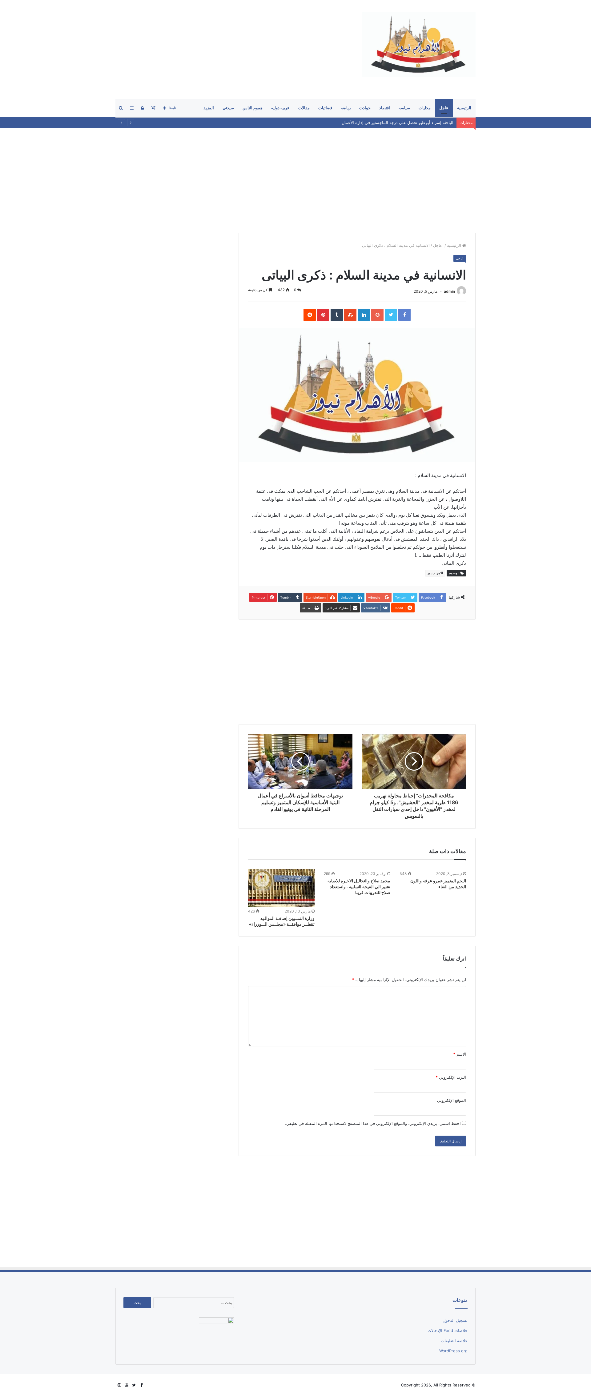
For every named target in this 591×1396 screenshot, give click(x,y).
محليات (425, 108)
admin (449, 291)
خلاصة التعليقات (454, 1340)
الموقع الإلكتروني (451, 1100)
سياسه (404, 108)
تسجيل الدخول (455, 1320)
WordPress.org (453, 1350)
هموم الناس (253, 108)
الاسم (459, 1054)
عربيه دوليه (280, 108)
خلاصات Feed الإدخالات (448, 1330)
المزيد (208, 108)
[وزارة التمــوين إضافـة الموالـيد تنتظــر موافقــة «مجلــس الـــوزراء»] (281, 888)
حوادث (365, 108)
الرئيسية (464, 108)
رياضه (346, 108)
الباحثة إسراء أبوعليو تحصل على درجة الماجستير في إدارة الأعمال (397, 122)
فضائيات (325, 108)
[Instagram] (119, 1385)
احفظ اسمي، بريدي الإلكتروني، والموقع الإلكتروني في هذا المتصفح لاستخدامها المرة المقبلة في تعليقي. (373, 1123)
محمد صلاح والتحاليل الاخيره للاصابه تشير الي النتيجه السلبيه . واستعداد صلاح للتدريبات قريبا (359, 886)
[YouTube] (126, 1385)
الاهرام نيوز (435, 573)
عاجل (443, 108)
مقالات (304, 108)
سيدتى (228, 108)
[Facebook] (141, 1385)
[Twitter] (134, 1385)
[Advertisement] (227, 49)
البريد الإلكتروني (451, 1077)
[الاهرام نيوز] (419, 44)
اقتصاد (384, 108)
